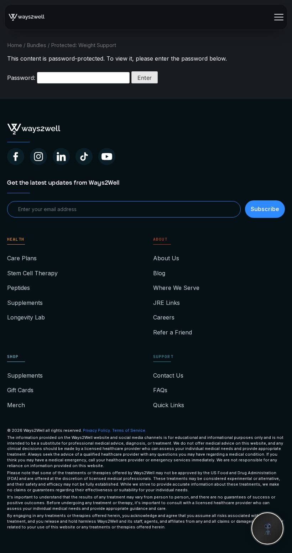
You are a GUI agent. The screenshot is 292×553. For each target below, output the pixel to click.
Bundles (36, 45)
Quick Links (168, 405)
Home (14, 45)
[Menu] (278, 17)
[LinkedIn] (61, 156)
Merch (16, 405)
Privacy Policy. (97, 430)
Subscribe (265, 209)
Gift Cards (20, 390)
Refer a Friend (172, 332)
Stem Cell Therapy (32, 273)
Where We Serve (176, 287)
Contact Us (168, 375)
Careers (163, 317)
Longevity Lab (26, 317)
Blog (159, 273)
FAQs (160, 390)
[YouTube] (106, 156)
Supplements (25, 302)
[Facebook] (15, 156)
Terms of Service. (129, 430)
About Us (166, 258)
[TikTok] (84, 156)
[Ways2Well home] (27, 17)
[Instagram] (38, 156)
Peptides (18, 287)
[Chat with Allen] (267, 528)
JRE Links (166, 302)
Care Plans (22, 258)
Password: (22, 77)
